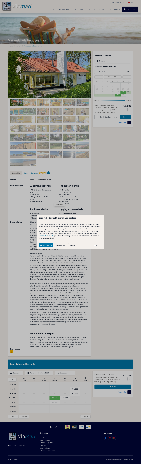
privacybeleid (43, 236)
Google (51, 236)
